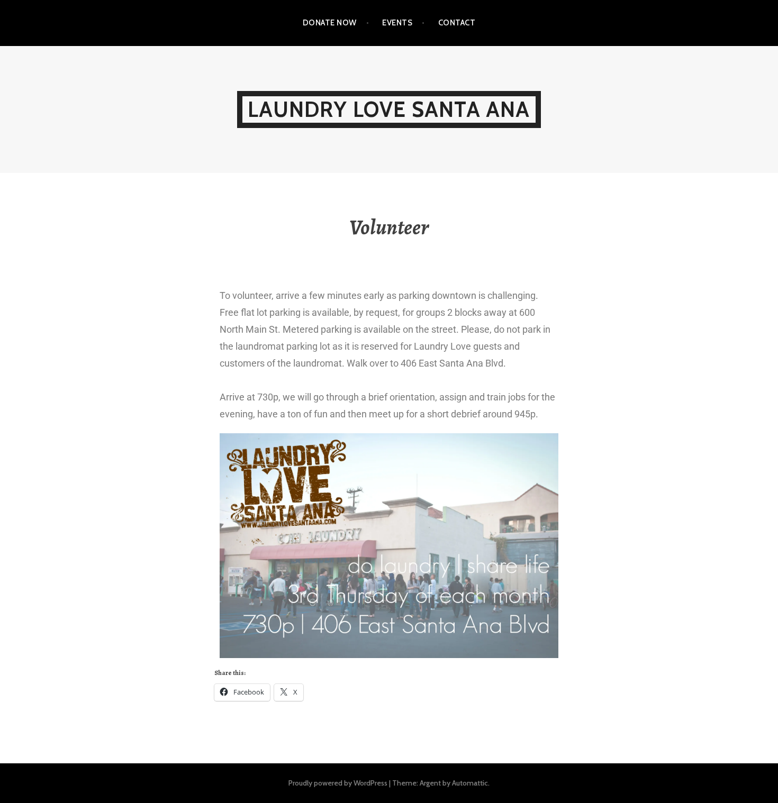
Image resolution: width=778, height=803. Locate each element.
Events (397, 23)
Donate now (330, 23)
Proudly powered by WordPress (337, 783)
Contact (456, 23)
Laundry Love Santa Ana (389, 109)
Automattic (470, 783)
